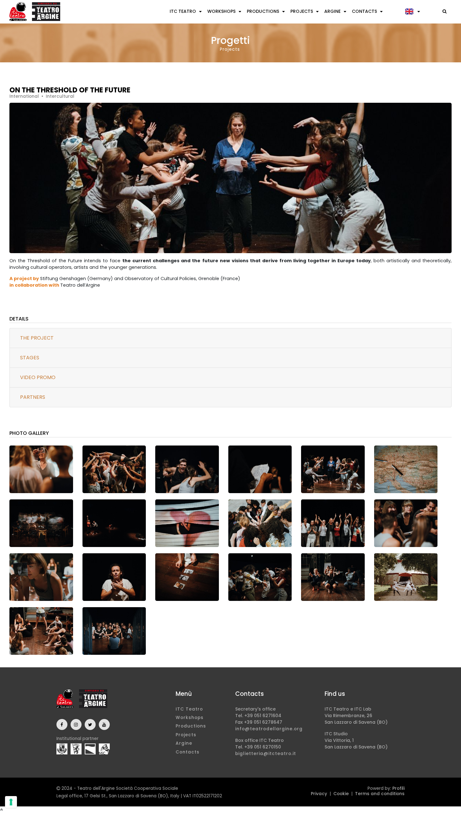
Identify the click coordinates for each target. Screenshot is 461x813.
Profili (398, 788)
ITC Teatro (183, 11)
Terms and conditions (380, 794)
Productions (263, 11)
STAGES (29, 357)
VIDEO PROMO (38, 377)
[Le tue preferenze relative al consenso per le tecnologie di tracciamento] (11, 802)
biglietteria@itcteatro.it (265, 754)
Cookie (341, 794)
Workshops (221, 11)
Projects (301, 11)
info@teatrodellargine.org (269, 729)
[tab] (230, 338)
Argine (332, 11)
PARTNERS (32, 397)
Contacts (364, 11)
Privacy (319, 794)
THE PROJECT (37, 337)
